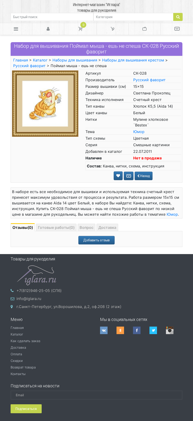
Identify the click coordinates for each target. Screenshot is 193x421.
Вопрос (86, 227)
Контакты (18, 374)
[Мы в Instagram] (174, 330)
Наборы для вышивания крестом (133, 60)
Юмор (139, 131)
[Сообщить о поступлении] (128, 176)
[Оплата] (145, 29)
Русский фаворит (29, 65)
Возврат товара (23, 367)
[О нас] (177, 29)
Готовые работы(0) (56, 227)
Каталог (40, 60)
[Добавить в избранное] (118, 175)
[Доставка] (112, 29)
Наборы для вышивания (74, 60)
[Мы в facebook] (141, 330)
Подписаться (26, 409)
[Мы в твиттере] (157, 330)
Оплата (16, 354)
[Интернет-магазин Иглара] (36, 274)
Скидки (17, 361)
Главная (20, 60)
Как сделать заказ (25, 341)
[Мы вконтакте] (108, 330)
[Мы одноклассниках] (125, 330)
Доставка (107, 227)
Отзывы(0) (22, 227)
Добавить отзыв (96, 240)
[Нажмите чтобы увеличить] (45, 103)
